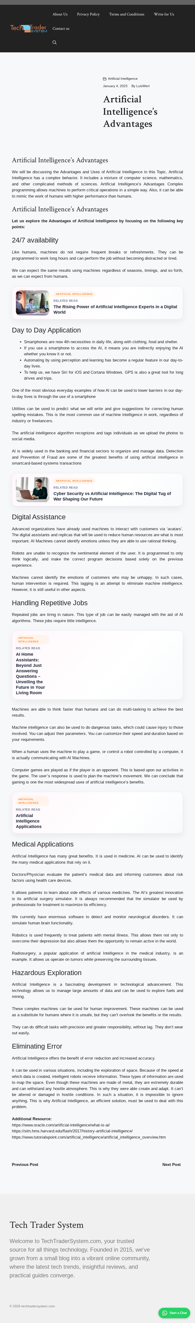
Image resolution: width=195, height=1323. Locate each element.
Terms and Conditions (126, 14)
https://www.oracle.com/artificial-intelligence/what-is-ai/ (61, 1125)
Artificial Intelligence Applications (29, 821)
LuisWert (143, 86)
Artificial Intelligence (123, 78)
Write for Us (164, 14)
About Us (60, 14)
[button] (54, 43)
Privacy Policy (88, 14)
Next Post (171, 1164)
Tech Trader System (47, 1225)
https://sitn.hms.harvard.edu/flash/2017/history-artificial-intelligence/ (72, 1131)
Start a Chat (178, 1313)
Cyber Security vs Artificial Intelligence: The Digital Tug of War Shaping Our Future (112, 496)
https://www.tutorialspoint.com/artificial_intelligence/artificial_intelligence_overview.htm (89, 1137)
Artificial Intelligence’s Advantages (133, 184)
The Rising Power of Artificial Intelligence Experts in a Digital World (115, 309)
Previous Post (25, 1164)
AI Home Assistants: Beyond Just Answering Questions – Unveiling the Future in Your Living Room (30, 673)
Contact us (61, 28)
